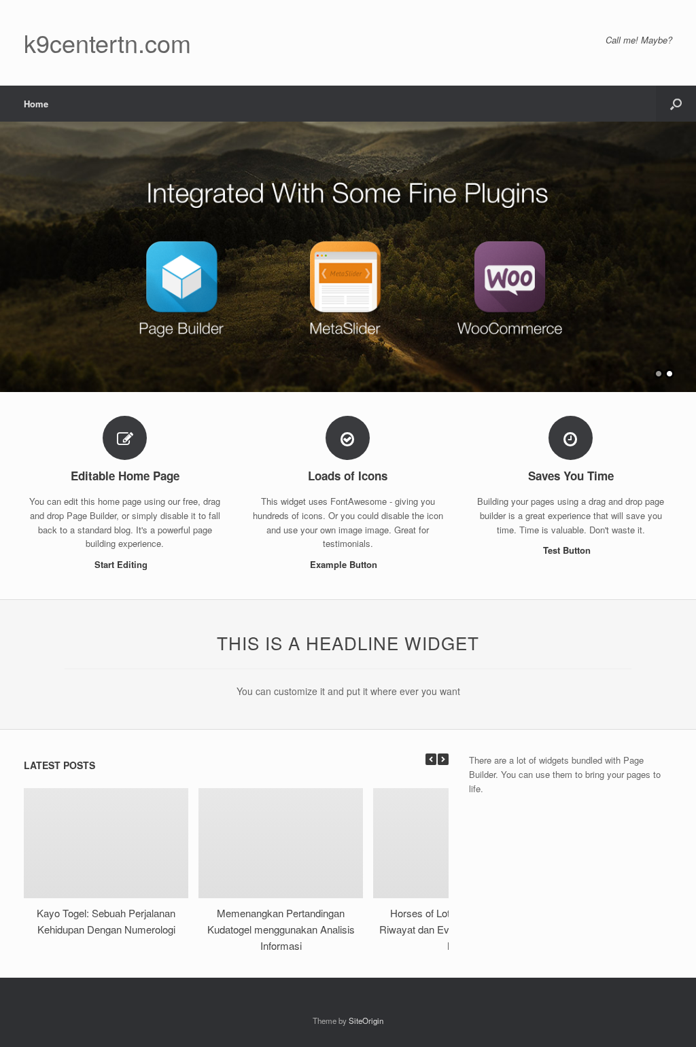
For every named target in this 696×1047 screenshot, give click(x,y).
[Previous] (430, 759)
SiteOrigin (366, 1020)
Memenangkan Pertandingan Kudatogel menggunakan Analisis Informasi (281, 929)
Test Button (568, 550)
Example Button (345, 564)
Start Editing (122, 564)
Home (36, 103)
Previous (11, 250)
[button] (676, 104)
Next (685, 250)
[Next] (443, 759)
